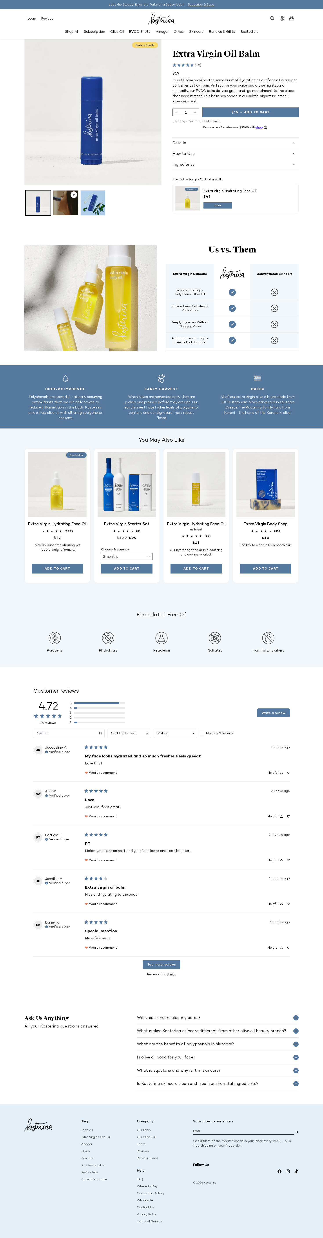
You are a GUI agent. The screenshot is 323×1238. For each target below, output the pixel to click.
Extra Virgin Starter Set (126, 523)
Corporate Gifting (150, 1193)
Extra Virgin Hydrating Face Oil (229, 191)
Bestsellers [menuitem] (249, 31)
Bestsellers (89, 1172)
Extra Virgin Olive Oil (96, 1137)
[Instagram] (287, 1171)
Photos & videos (219, 733)
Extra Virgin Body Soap (266, 523)
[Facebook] (279, 1171)
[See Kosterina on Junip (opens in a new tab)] (171, 974)
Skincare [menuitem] (196, 31)
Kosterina (210, 1182)
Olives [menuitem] (179, 31)
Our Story (144, 1130)
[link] (186, 65)
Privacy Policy (147, 1214)
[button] (272, 18)
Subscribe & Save (201, 4)
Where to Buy (147, 1186)
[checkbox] (221, 733)
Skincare (87, 1158)
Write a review (273, 713)
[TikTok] (296, 1171)
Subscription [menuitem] (94, 31)
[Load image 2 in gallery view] (93, 203)
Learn (31, 18)
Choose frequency (115, 549)
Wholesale (145, 1200)
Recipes (47, 18)
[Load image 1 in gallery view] (38, 203)
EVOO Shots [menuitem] (139, 31)
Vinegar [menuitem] (162, 31)
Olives (85, 1151)
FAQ (140, 1179)
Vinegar (86, 1144)
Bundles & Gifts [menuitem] (222, 31)
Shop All (71, 31)
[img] (57, 751)
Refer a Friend (147, 1158)
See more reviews (161, 964)
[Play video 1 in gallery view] (65, 203)
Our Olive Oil (146, 1137)
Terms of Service (149, 1221)
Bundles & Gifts (92, 1165)
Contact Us (145, 1207)
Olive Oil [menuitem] (117, 31)
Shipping (178, 121)
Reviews (143, 1151)
